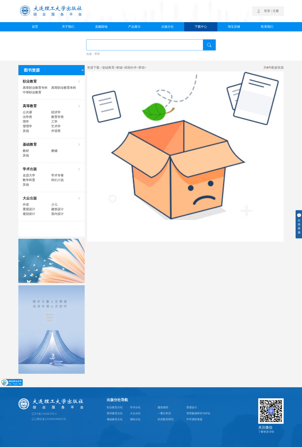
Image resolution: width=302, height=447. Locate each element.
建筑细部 (163, 407)
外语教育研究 (166, 419)
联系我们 (267, 26)
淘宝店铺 (234, 26)
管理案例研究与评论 (198, 413)
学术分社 (135, 407)
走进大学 (29, 175)
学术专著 (57, 175)
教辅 (54, 150)
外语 (26, 204)
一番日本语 (164, 413)
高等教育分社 (115, 413)
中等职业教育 (32, 92)
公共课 (27, 112)
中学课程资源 (194, 419)
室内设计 (57, 214)
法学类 (27, 117)
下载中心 (201, 26)
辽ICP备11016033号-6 (44, 413)
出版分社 (167, 26)
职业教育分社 (115, 407)
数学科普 (29, 180)
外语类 (56, 131)
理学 (26, 121)
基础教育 (30, 144)
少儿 (54, 204)
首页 (35, 26)
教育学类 (57, 117)
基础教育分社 (115, 419)
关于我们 (68, 26)
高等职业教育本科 (63, 87)
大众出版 (30, 198)
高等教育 (30, 106)
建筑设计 (57, 209)
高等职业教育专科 (35, 87)
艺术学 (56, 126)
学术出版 (30, 169)
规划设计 (29, 214)
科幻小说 (57, 180)
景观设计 (29, 209)
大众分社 (135, 413)
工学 (54, 121)
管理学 (27, 126)
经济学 (56, 112)
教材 (26, 150)
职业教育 (30, 81)
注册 (276, 11)
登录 (267, 11)
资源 (97, 54)
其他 (26, 131)
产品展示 (134, 26)
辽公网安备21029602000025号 (49, 419)
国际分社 (135, 419)
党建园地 (101, 26)
